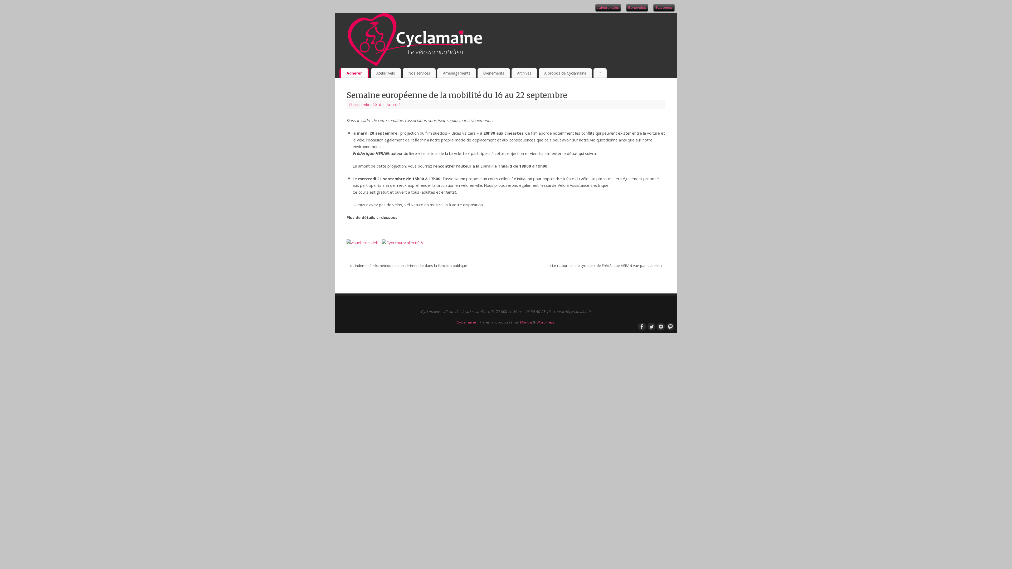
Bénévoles (637, 7)
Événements (493, 73)
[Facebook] (641, 326)
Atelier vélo (385, 73)
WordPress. (546, 322)
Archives (524, 73)
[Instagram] (660, 326)
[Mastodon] (669, 326)
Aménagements (456, 73)
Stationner (664, 7)
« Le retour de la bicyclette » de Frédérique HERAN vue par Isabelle (605, 265)
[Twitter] (651, 326)
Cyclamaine (466, 322)
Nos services (419, 73)
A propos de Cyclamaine (565, 73)
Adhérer (354, 73)
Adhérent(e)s (608, 7)
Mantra (526, 322)
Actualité (394, 104)
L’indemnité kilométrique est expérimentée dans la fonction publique (408, 265)
